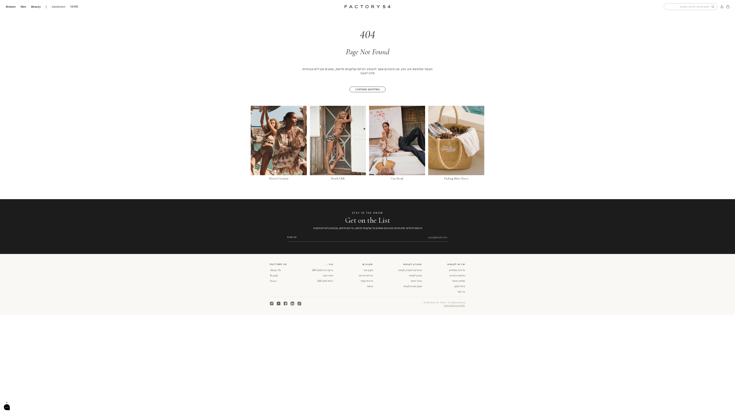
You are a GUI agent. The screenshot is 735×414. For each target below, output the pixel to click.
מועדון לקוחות (415, 275)
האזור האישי (416, 281)
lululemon (58, 6)
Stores (273, 281)
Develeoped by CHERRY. (454, 305)
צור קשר (461, 291)
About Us (275, 270)
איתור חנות (328, 275)
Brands (274, 275)
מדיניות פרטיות (366, 275)
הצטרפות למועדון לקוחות (410, 270)
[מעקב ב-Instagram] (272, 304)
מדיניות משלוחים (457, 270)
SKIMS (74, 6)
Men (23, 6)
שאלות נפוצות (458, 281)
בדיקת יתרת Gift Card (322, 270)
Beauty (36, 6)
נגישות (370, 286)
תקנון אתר (368, 270)
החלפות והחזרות (457, 275)
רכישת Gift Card (325, 281)
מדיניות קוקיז (367, 281)
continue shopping (367, 89)
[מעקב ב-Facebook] (285, 304)
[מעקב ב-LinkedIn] (292, 304)
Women (11, 6)
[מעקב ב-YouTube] (279, 304)
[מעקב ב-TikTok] (299, 304)
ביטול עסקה (459, 286)
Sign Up (292, 237)
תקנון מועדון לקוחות (412, 286)
